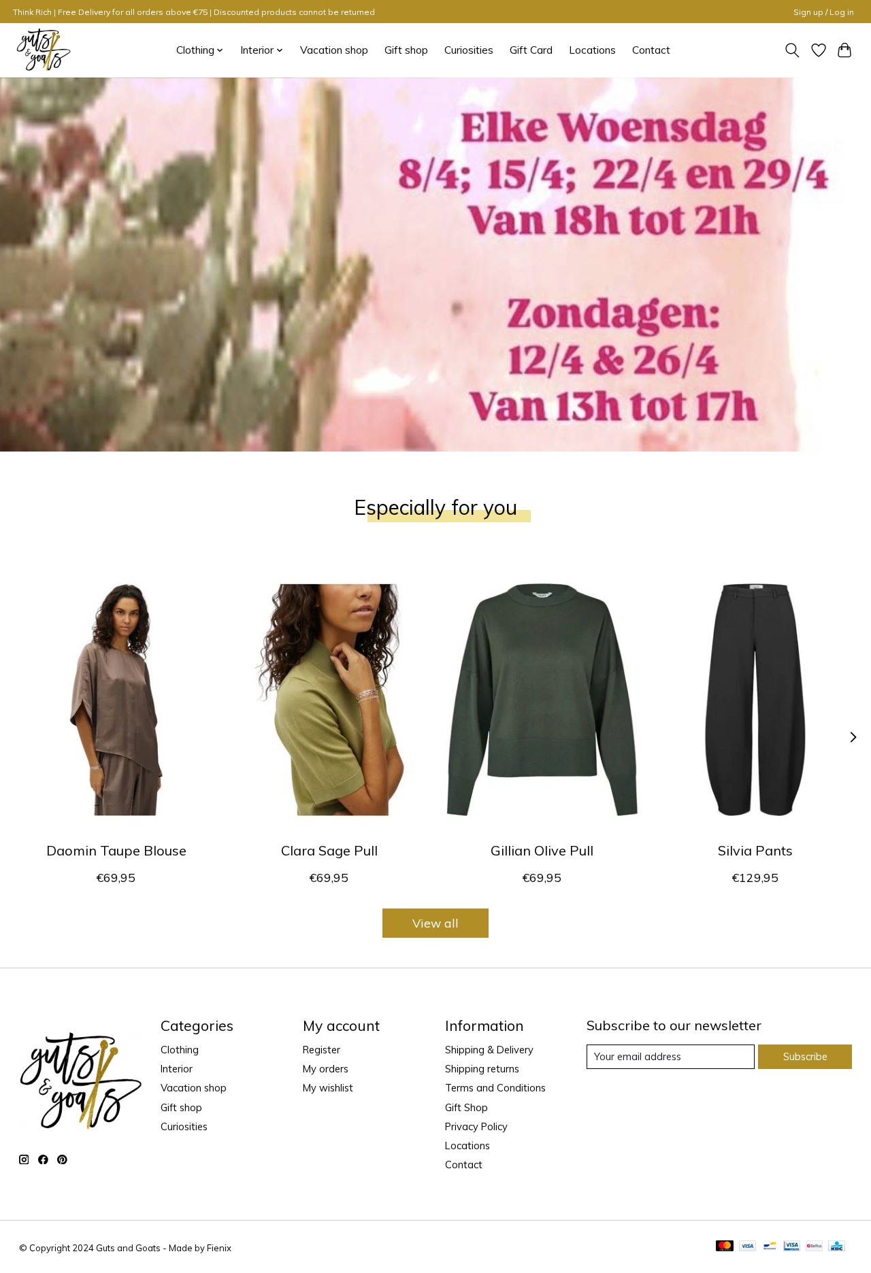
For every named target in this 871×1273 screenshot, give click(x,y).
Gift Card (531, 50)
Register (321, 1049)
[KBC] (836, 1246)
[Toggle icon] (792, 50)
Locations (592, 50)
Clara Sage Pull (328, 850)
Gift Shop (466, 1107)
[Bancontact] (769, 1246)
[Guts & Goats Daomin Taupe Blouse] (116, 700)
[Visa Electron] (791, 1246)
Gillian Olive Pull (542, 850)
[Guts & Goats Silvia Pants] (755, 700)
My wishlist (328, 1087)
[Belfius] (814, 1246)
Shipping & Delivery (489, 1049)
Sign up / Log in (823, 12)
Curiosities (468, 50)
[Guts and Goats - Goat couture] (43, 50)
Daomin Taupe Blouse (116, 850)
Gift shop (406, 50)
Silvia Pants (755, 850)
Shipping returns (482, 1068)
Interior (177, 1068)
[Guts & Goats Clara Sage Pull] (329, 700)
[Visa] (748, 1246)
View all (435, 922)
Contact (651, 50)
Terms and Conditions (495, 1087)
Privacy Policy (476, 1126)
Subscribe (805, 1056)
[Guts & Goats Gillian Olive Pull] (542, 700)
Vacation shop (334, 50)
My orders (325, 1068)
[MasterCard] (725, 1246)
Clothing (180, 1049)
